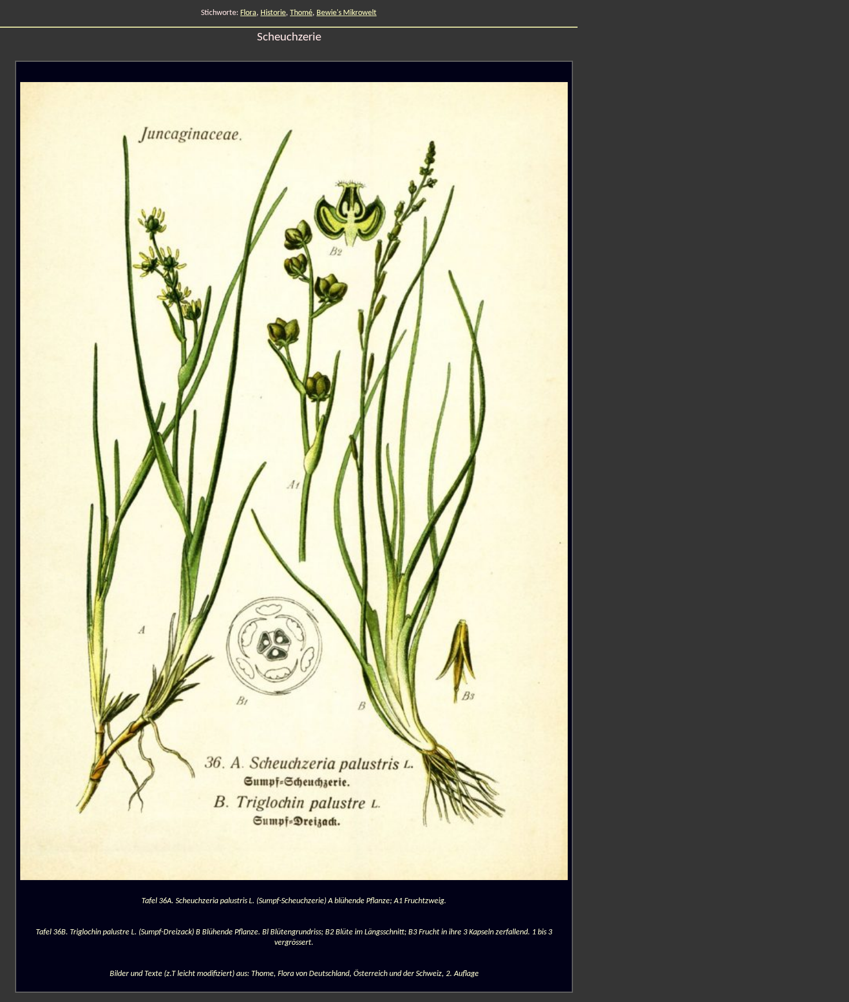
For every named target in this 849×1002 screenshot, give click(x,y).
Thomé (301, 13)
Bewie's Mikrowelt (346, 13)
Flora (248, 13)
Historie (273, 13)
